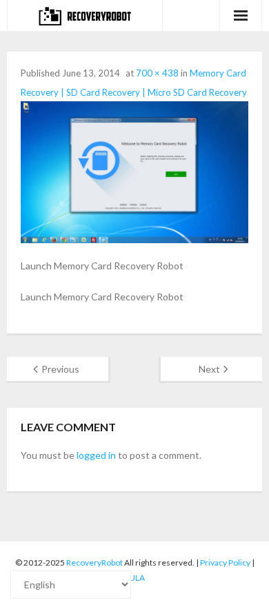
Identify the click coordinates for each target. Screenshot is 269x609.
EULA (134, 577)
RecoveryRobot (94, 562)
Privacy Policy (225, 562)
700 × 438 (157, 73)
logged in (96, 455)
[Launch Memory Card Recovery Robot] (134, 172)
